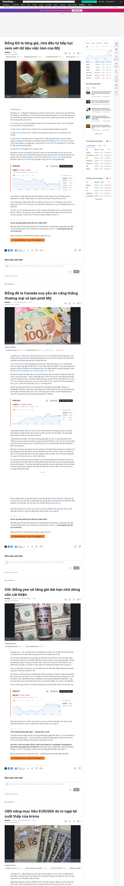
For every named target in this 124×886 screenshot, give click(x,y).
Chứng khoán (46, 7)
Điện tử (62, 7)
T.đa (32, 175)
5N (29, 175)
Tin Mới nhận (7, 7)
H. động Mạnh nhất (90, 145)
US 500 (88, 70)
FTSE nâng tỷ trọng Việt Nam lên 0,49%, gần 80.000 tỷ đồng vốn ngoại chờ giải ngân (101, 118)
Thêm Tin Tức (98, 133)
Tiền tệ (33, 7)
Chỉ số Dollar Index (17, 123)
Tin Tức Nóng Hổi (27, 7)
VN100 (87, 64)
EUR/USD (25, 204)
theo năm (60, 141)
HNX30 (88, 67)
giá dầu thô (57, 503)
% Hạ (104, 145)
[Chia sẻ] (65, 53)
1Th (20, 175)
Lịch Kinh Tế (63, 4)
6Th (23, 175)
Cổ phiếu (106, 43)
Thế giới (57, 7)
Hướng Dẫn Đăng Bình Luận (11, 276)
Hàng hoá (39, 7)
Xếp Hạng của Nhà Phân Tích (99, 7)
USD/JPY (18, 129)
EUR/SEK (54, 874)
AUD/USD (18, 133)
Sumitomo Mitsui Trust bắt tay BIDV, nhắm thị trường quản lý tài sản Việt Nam (101, 109)
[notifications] (117, 1)
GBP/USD (18, 149)
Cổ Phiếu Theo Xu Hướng (94, 178)
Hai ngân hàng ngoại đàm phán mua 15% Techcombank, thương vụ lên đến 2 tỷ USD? (101, 93)
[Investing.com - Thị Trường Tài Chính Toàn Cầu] (9, 2)
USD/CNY (18, 138)
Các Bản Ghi (115, 7)
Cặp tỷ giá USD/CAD (17, 364)
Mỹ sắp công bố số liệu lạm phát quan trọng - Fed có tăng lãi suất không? (101, 101)
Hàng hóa (99, 43)
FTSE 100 (88, 78)
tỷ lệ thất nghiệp (29, 159)
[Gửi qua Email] (36, 250)
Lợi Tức (109, 7)
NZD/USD (56, 133)
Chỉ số (93, 43)
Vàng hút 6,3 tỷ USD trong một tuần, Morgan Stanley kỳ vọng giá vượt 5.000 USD (101, 127)
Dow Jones (89, 72)
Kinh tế (52, 7)
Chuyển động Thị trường (94, 141)
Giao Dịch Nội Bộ (86, 7)
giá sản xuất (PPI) (51, 143)
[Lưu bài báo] (70, 53)
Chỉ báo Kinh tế (68, 7)
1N (26, 175)
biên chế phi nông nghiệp (57, 157)
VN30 (87, 61)
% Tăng (99, 145)
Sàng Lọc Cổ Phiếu (72, 4)
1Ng (14, 175)
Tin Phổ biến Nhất (17, 7)
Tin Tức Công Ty (77, 7)
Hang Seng (89, 75)
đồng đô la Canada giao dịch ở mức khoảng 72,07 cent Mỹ (33, 371)
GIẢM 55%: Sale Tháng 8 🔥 (89, 1)
